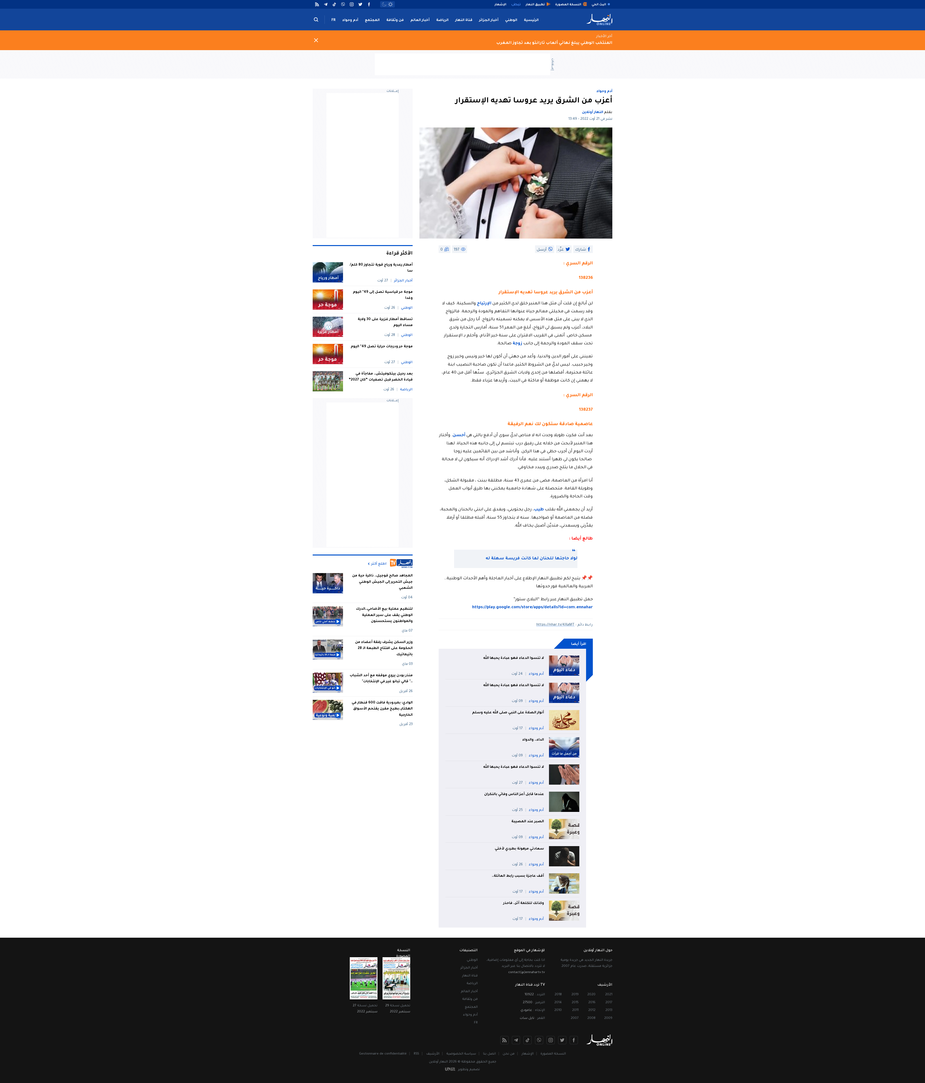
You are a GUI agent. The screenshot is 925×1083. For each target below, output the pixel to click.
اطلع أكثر (379, 564)
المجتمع (372, 20)
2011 (575, 1010)
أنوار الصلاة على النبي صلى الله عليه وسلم (508, 713)
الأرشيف (432, 1054)
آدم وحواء (350, 20)
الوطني (511, 20)
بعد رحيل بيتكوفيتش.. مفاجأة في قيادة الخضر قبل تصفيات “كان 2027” (381, 377)
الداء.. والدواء (533, 740)
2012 (591, 1010)
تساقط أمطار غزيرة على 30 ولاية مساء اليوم (385, 323)
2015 (575, 1002)
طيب (539, 510)
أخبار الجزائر (488, 20)
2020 (591, 994)
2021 (608, 994)
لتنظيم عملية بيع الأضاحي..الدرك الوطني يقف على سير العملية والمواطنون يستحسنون (384, 615)
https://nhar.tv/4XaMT (555, 625)
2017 (608, 1002)
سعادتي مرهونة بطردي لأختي (519, 849)
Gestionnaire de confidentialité (383, 1054)
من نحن (509, 1054)
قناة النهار (463, 20)
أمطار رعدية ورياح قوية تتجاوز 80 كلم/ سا (381, 268)
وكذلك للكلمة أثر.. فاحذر (523, 903)
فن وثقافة (395, 20)
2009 (608, 1018)
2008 (591, 1018)
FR (333, 20)
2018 (558, 994)
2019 (575, 994)
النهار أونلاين (592, 112)
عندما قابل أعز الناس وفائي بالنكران (514, 794)
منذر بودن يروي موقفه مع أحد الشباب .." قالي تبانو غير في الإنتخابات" (381, 679)
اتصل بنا (489, 1054)
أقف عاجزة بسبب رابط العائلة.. (518, 876)
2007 (575, 1018)
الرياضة (442, 20)
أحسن (459, 435)
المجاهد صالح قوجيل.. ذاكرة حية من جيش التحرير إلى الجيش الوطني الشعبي (382, 582)
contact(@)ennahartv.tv (526, 972)
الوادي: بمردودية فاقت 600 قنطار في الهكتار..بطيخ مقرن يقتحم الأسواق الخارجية (382, 709)
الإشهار (528, 1054)
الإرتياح (484, 303)
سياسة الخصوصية (461, 1054)
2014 (558, 1002)
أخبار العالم (419, 20)
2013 (608, 1010)
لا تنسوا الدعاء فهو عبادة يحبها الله (513, 658)
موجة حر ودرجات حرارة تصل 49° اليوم (382, 347)
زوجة (517, 343)
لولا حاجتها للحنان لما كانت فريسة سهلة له (531, 558)
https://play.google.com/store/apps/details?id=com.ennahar (532, 607)
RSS (416, 1054)
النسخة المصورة (553, 1054)
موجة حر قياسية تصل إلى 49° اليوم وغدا (383, 295)
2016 (591, 1002)
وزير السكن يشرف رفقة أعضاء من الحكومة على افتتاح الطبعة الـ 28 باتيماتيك (384, 649)
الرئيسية (531, 20)
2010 (558, 1010)
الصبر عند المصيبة (527, 822)
